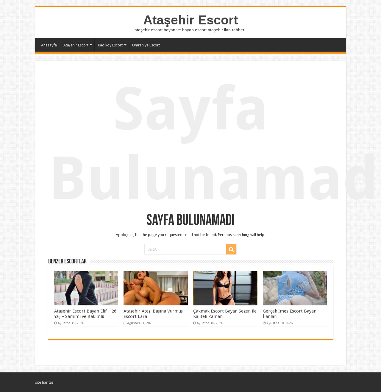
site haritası (44, 382)
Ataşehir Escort (190, 20)
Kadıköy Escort (110, 45)
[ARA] (231, 249)
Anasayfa (49, 45)
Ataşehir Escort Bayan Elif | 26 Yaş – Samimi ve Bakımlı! (85, 313)
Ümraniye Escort (146, 45)
